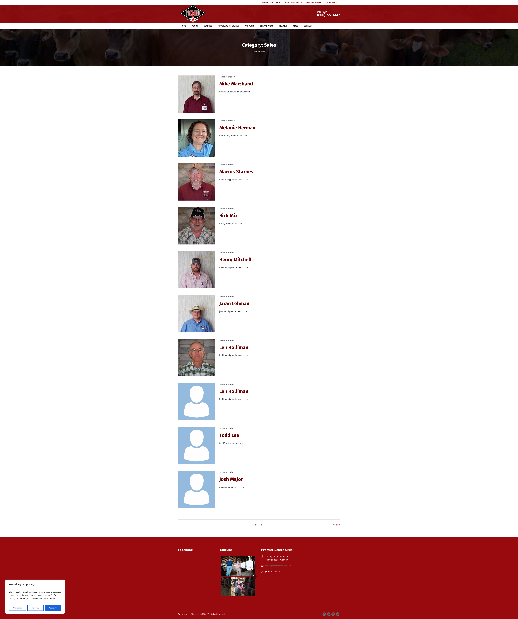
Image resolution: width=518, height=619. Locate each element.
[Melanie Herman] (196, 138)
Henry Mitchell (235, 260)
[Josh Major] (196, 489)
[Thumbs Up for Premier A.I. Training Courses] (238, 586)
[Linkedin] (337, 614)
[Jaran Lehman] (196, 313)
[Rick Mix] (196, 225)
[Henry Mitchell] (196, 269)
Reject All (35, 608)
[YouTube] (328, 614)
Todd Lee (229, 435)
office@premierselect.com (278, 566)
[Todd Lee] (196, 445)
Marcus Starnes (236, 172)
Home (256, 51)
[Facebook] (324, 614)
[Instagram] (333, 614)
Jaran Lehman (234, 303)
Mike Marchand (236, 84)
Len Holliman (233, 347)
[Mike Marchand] (196, 94)
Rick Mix (228, 216)
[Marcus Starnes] (196, 182)
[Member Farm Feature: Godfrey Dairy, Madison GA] (238, 566)
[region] (35, 597)
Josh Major (231, 479)
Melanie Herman (237, 128)
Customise (17, 608)
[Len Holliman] (196, 357)
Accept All (53, 608)
